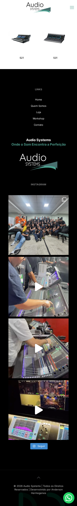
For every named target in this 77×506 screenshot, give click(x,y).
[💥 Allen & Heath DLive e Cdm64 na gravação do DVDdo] (38, 410)
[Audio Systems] (38, 7)
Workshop (38, 118)
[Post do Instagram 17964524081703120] (38, 287)
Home (38, 99)
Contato (38, 124)
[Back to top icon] (38, 477)
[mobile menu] (72, 7)
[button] (68, 497)
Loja (38, 112)
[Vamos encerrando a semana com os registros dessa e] (38, 225)
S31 (55, 57)
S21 (22, 57)
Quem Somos (38, 105)
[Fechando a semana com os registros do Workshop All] (38, 348)
